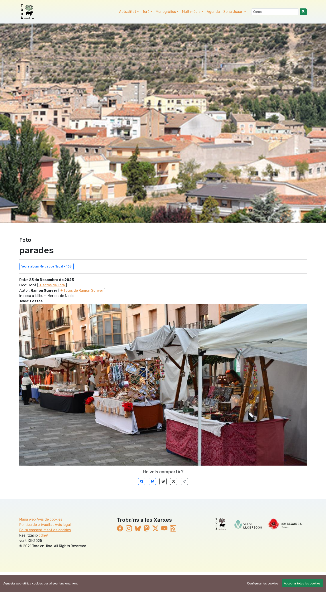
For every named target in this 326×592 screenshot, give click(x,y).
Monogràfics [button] (166, 12)
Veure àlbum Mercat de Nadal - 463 (46, 266)
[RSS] (173, 528)
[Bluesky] (152, 481)
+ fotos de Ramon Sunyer (81, 290)
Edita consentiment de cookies (45, 530)
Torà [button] (145, 12)
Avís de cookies (49, 519)
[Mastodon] (163, 481)
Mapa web (27, 519)
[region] (163, 583)
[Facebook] (141, 481)
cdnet (44, 535)
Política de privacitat (36, 525)
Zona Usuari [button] (233, 12)
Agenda (213, 12)
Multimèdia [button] (191, 12)
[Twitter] (173, 481)
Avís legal (63, 525)
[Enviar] (184, 481)
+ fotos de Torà (52, 285)
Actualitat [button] (127, 12)
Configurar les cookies (262, 583)
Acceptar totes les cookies (302, 583)
